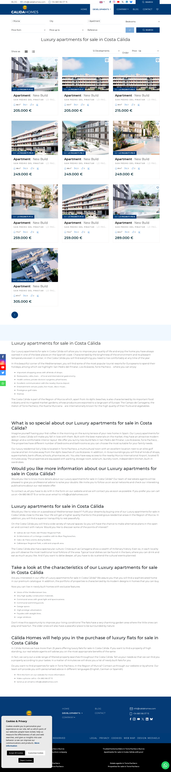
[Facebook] (110, 2)
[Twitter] (123, 2)
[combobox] (28, 21)
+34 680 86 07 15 (59, 2)
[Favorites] (56, 60)
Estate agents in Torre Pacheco (123, 763)
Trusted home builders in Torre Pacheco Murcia (123, 749)
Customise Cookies (35, 753)
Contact (147, 9)
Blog (14, 2)
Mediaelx (154, 738)
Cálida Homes (28, 9)
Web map (129, 738)
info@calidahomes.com (34, 2)
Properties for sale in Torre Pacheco (123, 766)
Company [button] (122, 9)
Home (84, 9)
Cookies (116, 738)
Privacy (104, 738)
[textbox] (22, 21)
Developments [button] (101, 9)
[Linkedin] (127, 2)
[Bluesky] (131, 2)
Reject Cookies (26, 760)
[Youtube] (118, 2)
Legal (93, 738)
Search (149, 30)
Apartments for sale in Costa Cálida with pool (123, 752)
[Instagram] (114, 2)
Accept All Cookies (16, 753)
